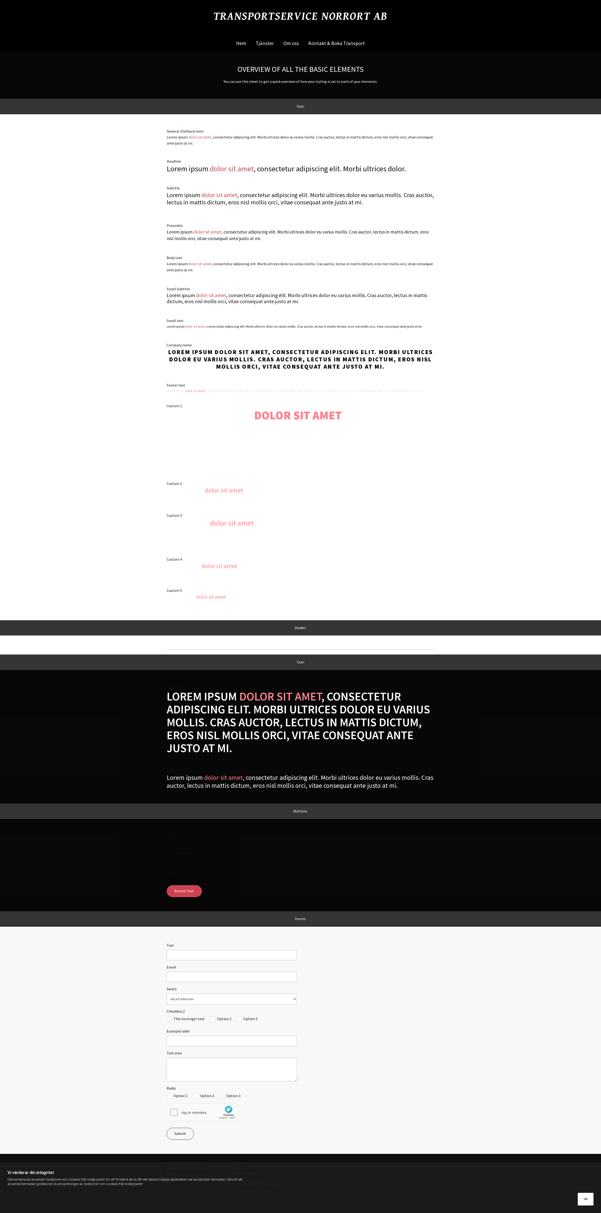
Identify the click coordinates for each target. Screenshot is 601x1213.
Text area (174, 1053)
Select (172, 989)
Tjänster (265, 43)
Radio (171, 1088)
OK (586, 1199)
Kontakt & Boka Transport (336, 43)
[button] (184, 854)
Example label (178, 1031)
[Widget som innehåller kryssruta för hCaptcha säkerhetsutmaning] (202, 1112)
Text (170, 945)
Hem (241, 43)
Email (171, 967)
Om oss (291, 43)
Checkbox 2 (176, 1011)
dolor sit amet (200, 137)
